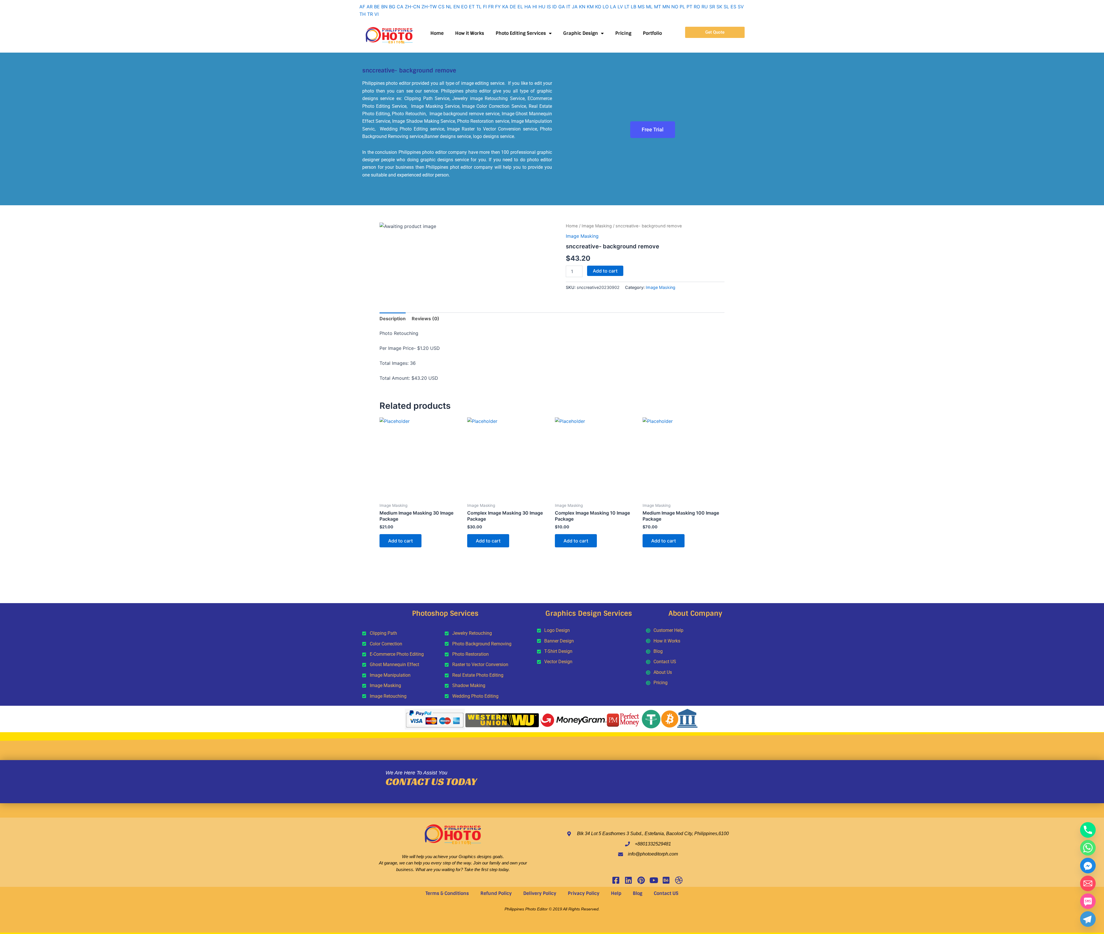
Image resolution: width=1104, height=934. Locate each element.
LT (626, 6)
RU (705, 6)
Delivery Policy (539, 893)
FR (491, 6)
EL (520, 6)
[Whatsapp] (1088, 848)
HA (527, 6)
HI (534, 6)
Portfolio (652, 33)
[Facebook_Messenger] (1088, 865)
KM (590, 6)
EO (464, 6)
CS (441, 6)
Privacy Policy (583, 893)
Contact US (666, 893)
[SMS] (1088, 901)
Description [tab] (392, 318)
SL (726, 6)
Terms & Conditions (447, 893)
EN (456, 6)
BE (377, 6)
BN (384, 6)
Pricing (623, 33)
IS (549, 6)
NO (674, 6)
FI (485, 6)
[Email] (1088, 883)
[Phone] (1088, 830)
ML (649, 6)
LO (606, 6)
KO (598, 6)
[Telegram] (1088, 919)
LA (613, 6)
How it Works (469, 33)
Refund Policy (496, 893)
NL (449, 6)
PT (689, 6)
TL (479, 6)
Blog (637, 893)
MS (641, 6)
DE (513, 6)
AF (362, 6)
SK (719, 6)
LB (633, 6)
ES (733, 6)
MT (657, 6)
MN (666, 6)
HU (541, 6)
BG (392, 6)
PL (682, 6)
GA (561, 6)
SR (712, 6)
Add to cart (605, 271)
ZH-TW (429, 6)
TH (362, 14)
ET (472, 6)
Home (437, 33)
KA (505, 6)
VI (376, 14)
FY (498, 6)
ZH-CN (412, 6)
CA (400, 6)
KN (582, 6)
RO (697, 6)
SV (741, 6)
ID (554, 6)
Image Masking (597, 226)
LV (620, 6)
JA (575, 6)
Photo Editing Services (521, 33)
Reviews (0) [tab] (425, 318)
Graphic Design (580, 33)
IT (568, 6)
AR (370, 6)
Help (616, 893)
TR (370, 14)
